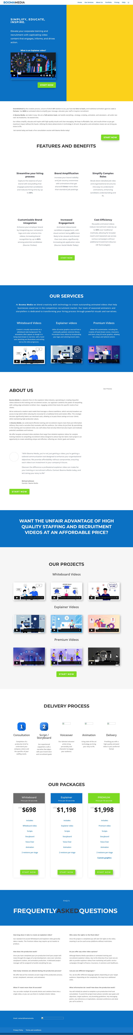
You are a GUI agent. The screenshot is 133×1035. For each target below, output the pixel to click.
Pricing (116, 2)
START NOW (46, 85)
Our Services (89, 2)
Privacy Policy (18, 1030)
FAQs (124, 2)
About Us (99, 2)
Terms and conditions (33, 1030)
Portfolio (108, 2)
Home (80, 2)
